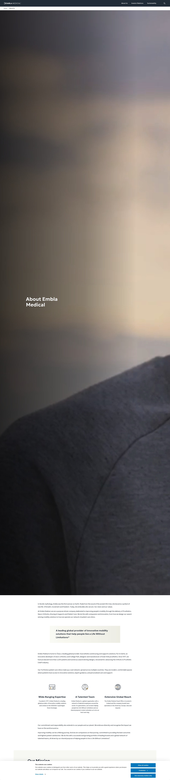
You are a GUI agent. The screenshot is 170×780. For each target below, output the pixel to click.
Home (5, 8)
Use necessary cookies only (143, 775)
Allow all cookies (143, 765)
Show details (39, 774)
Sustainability (151, 3)
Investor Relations (137, 3)
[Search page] (164, 3)
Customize (142, 770)
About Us (124, 3)
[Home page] (12, 3)
